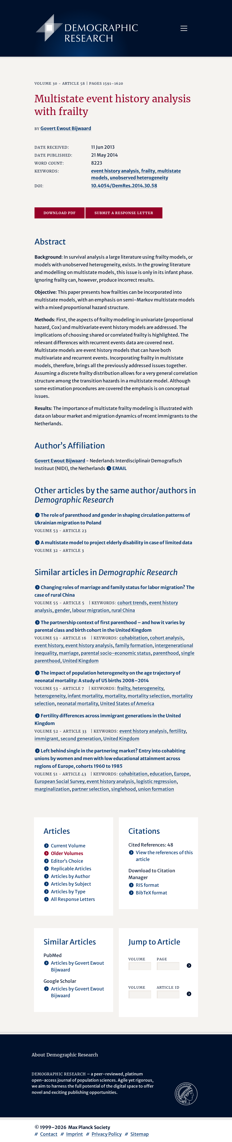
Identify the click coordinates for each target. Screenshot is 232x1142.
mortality (115, 696)
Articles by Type (68, 891)
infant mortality (85, 696)
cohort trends (132, 602)
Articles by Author (70, 876)
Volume (136, 959)
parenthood (166, 653)
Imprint (74, 1134)
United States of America (127, 703)
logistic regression (156, 781)
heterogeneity (147, 688)
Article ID (168, 987)
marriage (69, 653)
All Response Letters (73, 899)
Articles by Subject (71, 884)
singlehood (123, 789)
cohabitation (133, 638)
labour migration (90, 610)
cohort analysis (166, 638)
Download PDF (60, 213)
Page (162, 959)
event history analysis (115, 171)
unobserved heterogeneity (139, 177)
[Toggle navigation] (184, 28)
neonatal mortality (77, 703)
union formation (156, 789)
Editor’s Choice (67, 861)
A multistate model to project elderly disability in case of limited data (116, 542)
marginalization (52, 789)
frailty (148, 171)
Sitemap (139, 1134)
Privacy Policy (107, 1134)
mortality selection (148, 696)
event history (49, 645)
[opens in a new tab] (186, 1093)
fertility (177, 731)
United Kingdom (81, 660)
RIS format (147, 885)
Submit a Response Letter (123, 213)
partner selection (90, 789)
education (161, 774)
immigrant (46, 738)
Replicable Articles (71, 868)
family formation (133, 645)
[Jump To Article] (189, 965)
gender (62, 610)
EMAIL (119, 468)
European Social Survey (59, 781)
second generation (81, 738)
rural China (123, 610)
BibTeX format (151, 893)
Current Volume (68, 845)
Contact (48, 1134)
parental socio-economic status (116, 653)
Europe (181, 774)
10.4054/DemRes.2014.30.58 (124, 185)
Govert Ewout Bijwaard (65, 128)
